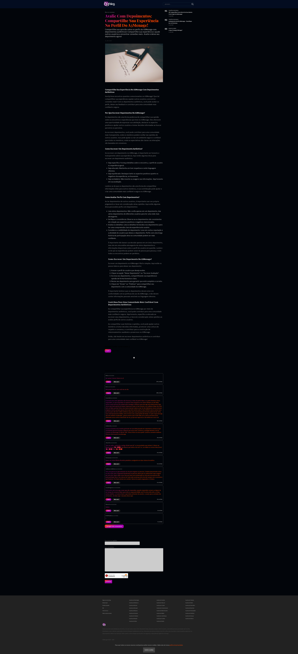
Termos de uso (105, 610)
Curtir (108, 351)
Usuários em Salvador (133, 613)
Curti (108, 382)
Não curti (116, 382)
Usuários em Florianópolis (190, 610)
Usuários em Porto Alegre (134, 600)
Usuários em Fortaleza (133, 616)
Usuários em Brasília (133, 618)
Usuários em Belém (160, 613)
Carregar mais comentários (114, 526)
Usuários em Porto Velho (190, 605)
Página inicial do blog (106, 600)
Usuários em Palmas (189, 618)
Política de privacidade (107, 613)
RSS (103, 608)
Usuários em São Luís (161, 603)
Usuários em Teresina (189, 600)
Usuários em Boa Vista (189, 608)
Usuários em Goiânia (161, 600)
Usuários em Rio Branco (133, 603)
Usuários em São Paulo (189, 613)
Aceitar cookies (149, 650)
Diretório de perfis (105, 605)
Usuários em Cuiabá (161, 605)
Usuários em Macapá (133, 608)
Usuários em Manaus (133, 610)
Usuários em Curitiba (161, 618)
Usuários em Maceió (133, 605)
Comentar (108, 582)
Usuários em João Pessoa (162, 616)
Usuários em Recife (160, 621)
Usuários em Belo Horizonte (162, 610)
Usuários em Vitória (133, 621)
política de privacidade (176, 645)
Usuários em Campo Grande (162, 608)
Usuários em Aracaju (189, 616)
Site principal (105, 603)
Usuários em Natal (189, 603)
